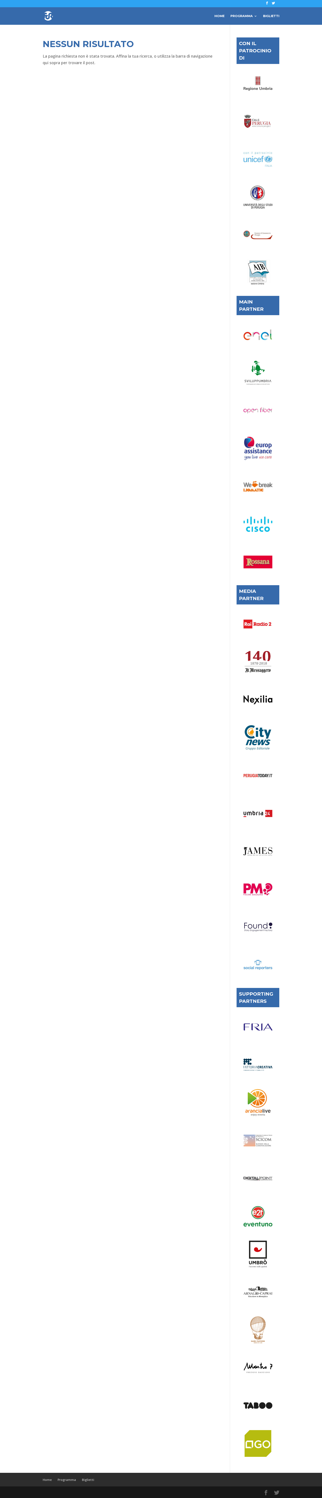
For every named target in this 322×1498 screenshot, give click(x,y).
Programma (241, 16)
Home (219, 16)
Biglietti (271, 16)
